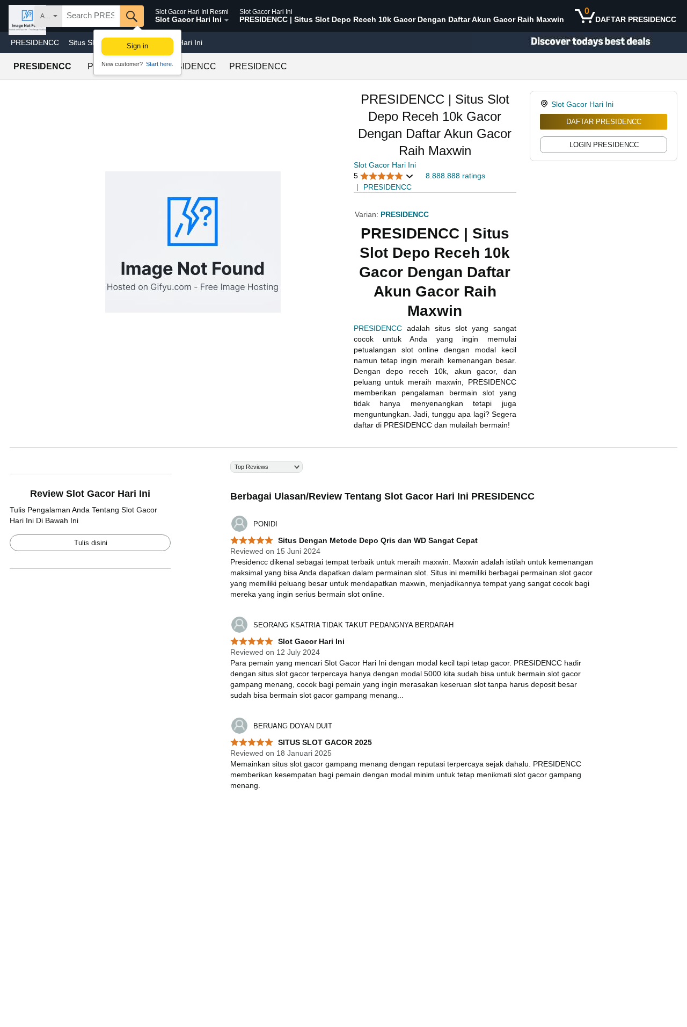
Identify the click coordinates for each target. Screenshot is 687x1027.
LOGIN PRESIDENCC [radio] (604, 145)
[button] (384, 176)
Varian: (368, 214)
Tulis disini (90, 543)
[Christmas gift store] (579, 42)
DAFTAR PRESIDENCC (603, 122)
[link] (545, 104)
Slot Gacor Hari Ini (385, 165)
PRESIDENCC (35, 42)
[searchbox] (91, 16)
